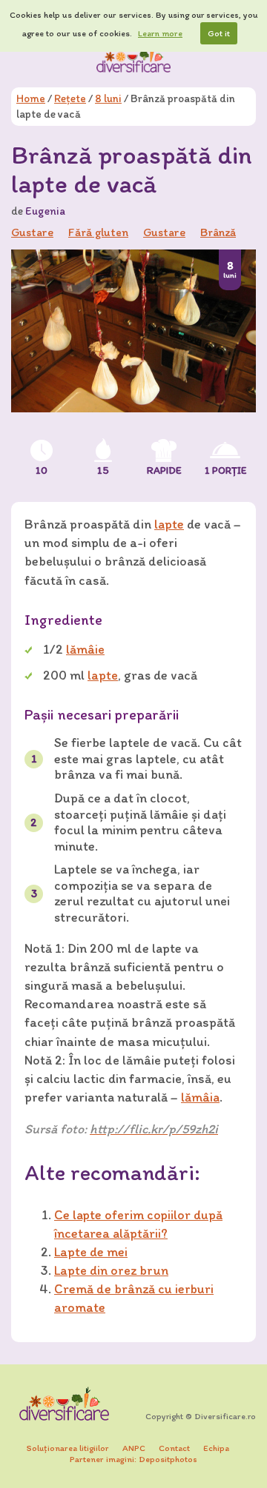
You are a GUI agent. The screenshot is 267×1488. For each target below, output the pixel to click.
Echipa (216, 1448)
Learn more (160, 33)
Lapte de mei (91, 1252)
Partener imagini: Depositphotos (133, 1459)
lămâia (200, 1097)
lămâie (85, 649)
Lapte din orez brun (111, 1270)
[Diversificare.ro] (133, 58)
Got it (219, 33)
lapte (169, 524)
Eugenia (45, 211)
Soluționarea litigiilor (68, 1448)
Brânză (218, 232)
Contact (174, 1448)
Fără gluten (98, 232)
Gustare (164, 232)
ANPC (133, 1448)
